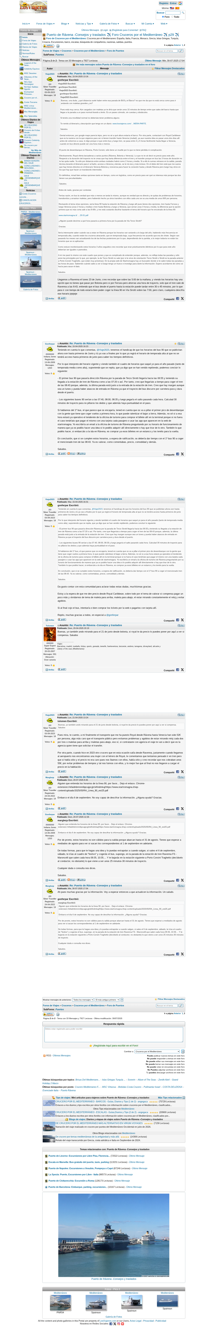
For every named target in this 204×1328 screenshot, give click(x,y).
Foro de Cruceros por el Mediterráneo (66, 38)
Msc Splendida (30, 116)
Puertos (60, 55)
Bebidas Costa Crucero (129, 1087)
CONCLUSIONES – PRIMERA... (32, 172)
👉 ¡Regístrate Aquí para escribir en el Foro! (113, 1045)
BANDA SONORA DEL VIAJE (31, 162)
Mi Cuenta (147, 23)
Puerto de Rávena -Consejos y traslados (113, 1279)
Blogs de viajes (77, 1119)
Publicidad (161, 1321)
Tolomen (50, 626)
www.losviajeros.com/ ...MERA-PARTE (129, 124)
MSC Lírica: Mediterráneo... (31, 107)
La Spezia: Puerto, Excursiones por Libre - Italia (73, 1174)
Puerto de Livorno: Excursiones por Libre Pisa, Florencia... (79, 1156)
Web (163, 23)
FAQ (144, 30)
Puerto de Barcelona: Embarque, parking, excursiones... (77, 1187)
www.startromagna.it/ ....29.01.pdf (73, 215)
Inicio (25, 23)
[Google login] (180, 3)
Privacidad (148, 1321)
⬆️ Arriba (50, 298)
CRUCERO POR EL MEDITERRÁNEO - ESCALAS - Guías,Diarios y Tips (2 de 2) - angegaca (102, 1112)
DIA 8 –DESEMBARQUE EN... (32, 178)
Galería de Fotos (108, 23)
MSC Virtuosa (109, 1087)
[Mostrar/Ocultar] (40, 30)
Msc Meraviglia (30, 111)
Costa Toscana (30, 102)
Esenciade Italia (50, 1090)
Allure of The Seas (147, 1080)
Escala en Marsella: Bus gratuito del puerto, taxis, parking (79, 1162)
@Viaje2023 (103, 350)
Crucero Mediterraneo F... (87, 1087)
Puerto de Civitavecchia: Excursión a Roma (71, 1181)
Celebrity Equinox (32, 69)
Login (105, 30)
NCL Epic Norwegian (29, 83)
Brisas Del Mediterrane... (87, 1080)
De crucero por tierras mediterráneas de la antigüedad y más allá (87, 1137)
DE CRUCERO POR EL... (30, 126)
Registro (163, 3)
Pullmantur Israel (152, 1087)
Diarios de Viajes (29, 47)
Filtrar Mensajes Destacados (169, 68)
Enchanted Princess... (29, 93)
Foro (167, 17)
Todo (176, 17)
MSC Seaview (30, 73)
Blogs (64, 23)
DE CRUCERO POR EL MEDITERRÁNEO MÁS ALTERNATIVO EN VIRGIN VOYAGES (99, 1123)
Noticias (25, 50)
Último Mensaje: (153, 60)
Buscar (160, 13)
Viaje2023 (49, 74)
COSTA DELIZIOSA (172, 1087)
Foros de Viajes (44, 23)
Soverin (131, 1080)
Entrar (173, 3)
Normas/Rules (28, 53)
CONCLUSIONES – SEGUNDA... (32, 167)
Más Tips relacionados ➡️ (171, 1097)
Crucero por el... (31, 98)
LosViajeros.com (108, 1321)
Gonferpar (50, 344)
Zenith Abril (164, 1080)
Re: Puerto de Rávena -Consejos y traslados (96, 73)
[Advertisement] (101, 6)
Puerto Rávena (68, 1090)
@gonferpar (112, 615)
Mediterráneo (127, 1109)
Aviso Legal (135, 1321)
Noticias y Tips (83, 23)
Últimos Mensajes (90, 30)
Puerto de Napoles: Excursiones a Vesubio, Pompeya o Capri (81, 1168)
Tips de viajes (63, 1098)
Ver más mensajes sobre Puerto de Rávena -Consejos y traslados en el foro (115, 64)
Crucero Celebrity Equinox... (32, 141)
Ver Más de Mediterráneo (35, 151)
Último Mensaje (136, 1156)
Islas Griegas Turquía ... (113, 1080)
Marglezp (50, 777)
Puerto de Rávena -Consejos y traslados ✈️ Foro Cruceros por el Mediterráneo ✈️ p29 (110, 35)
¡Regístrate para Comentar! (125, 30)
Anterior (177, 45)
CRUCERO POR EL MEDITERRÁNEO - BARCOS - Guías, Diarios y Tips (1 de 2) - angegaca (102, 1101)
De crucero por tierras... (30, 146)
